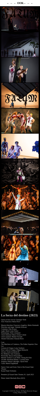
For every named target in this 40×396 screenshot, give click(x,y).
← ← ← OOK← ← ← (20, 3)
